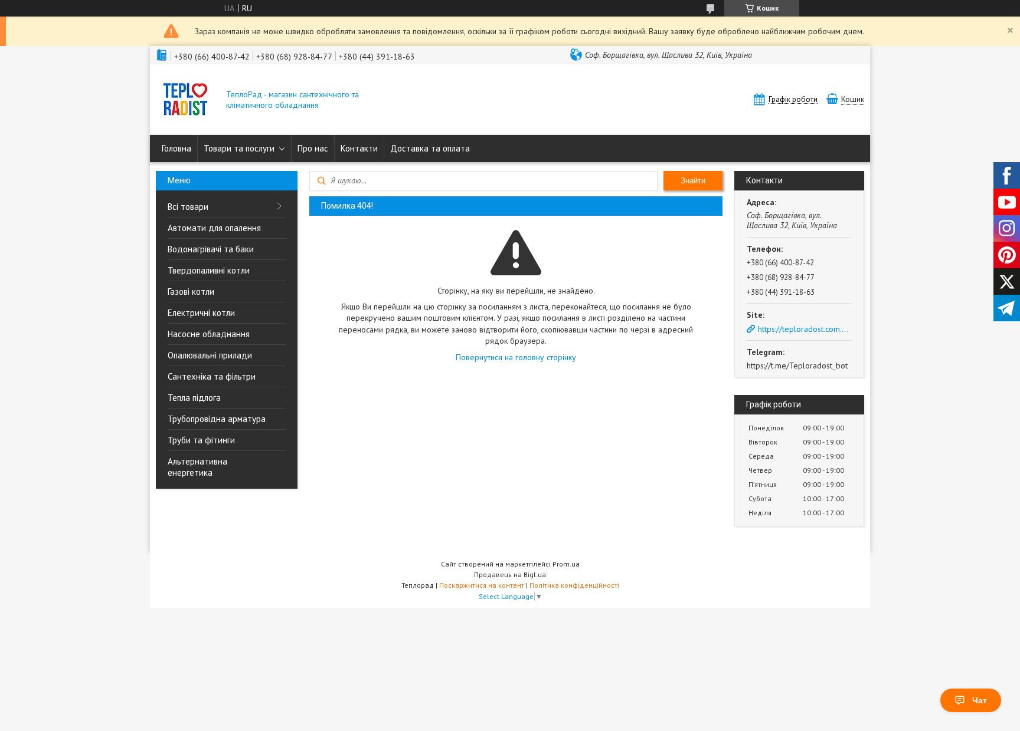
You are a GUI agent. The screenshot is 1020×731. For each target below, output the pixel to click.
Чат (979, 700)
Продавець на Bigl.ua (510, 574)
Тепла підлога (194, 397)
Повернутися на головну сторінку (516, 357)
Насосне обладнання (209, 334)
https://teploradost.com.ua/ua (805, 329)
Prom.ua (566, 563)
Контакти (359, 148)
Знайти (693, 180)
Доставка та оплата (430, 148)
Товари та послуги (239, 148)
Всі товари (188, 206)
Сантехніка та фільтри (212, 376)
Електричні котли (201, 312)
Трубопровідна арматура (217, 418)
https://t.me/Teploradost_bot (797, 365)
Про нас (313, 148)
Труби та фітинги (201, 440)
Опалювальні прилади (210, 355)
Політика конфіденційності (574, 585)
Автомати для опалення (214, 227)
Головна (176, 148)
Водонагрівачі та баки (211, 249)
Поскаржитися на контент (481, 585)
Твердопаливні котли (209, 270)
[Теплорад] (185, 100)
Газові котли (191, 291)
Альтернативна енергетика (197, 467)
